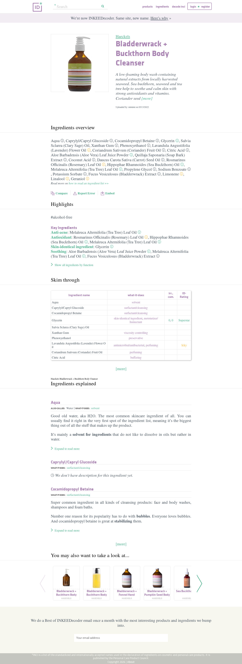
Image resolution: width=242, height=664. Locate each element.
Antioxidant (61, 237)
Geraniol (78, 178)
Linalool (58, 178)
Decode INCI (178, 7)
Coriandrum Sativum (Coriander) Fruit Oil (126, 150)
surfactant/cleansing (78, 467)
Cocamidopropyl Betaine (135, 140)
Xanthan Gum (102, 145)
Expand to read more (67, 449)
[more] (146, 98)
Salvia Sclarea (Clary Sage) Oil (70, 327)
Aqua (55, 140)
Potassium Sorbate (67, 174)
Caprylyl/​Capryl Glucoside (87, 140)
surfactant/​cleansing (136, 308)
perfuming (152, 345)
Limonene (171, 174)
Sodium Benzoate (172, 169)
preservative (136, 338)
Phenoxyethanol (133, 145)
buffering (135, 357)
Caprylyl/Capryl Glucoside (68, 308)
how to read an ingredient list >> (89, 183)
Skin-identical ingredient (72, 246)
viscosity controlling (136, 333)
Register (205, 7)
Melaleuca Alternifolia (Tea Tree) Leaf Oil (84, 169)
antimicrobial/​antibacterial (129, 345)
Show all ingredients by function (74, 265)
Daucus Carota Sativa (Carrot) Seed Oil (128, 159)
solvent (136, 302)
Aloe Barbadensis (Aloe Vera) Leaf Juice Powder (90, 154)
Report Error (86, 193)
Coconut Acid (80, 159)
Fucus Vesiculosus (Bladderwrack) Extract (122, 174)
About (131, 662)
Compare (62, 193)
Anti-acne (59, 232)
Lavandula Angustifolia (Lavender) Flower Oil (79, 345)
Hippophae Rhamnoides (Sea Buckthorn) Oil (143, 164)
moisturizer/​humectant (144, 320)
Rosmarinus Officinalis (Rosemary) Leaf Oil (108, 237)
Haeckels (123, 36)
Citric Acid (176, 150)
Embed (110, 193)
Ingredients (162, 7)
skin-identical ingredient (128, 318)
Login (193, 7)
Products (147, 7)
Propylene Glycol (138, 169)
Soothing (58, 251)
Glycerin (168, 140)
